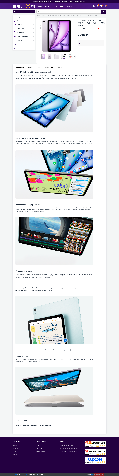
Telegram (65, 1)
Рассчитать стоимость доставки (87, 43)
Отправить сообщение (80, 1)
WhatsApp (57, 1)
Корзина (89, 474)
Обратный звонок (37, 1)
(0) (81, 31)
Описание (20, 68)
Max (71, 1)
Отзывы (60, 68)
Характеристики (34, 68)
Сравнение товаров (31, 474)
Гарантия (49, 68)
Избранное (41, 474)
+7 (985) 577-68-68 (48, 1)
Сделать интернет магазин (18, 470)
